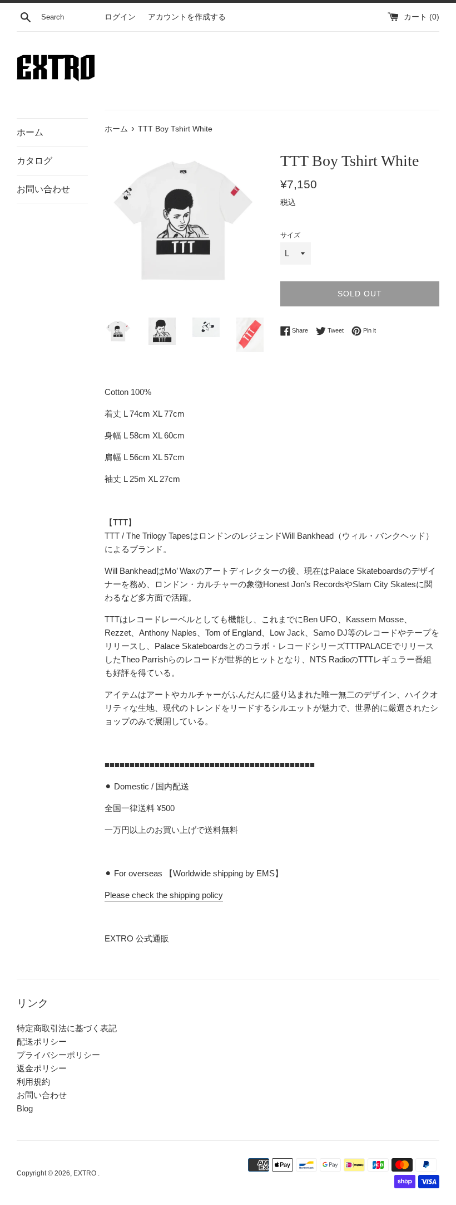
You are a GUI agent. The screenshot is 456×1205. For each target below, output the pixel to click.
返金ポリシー (42, 1068)
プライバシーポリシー (58, 1055)
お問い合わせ (43, 189)
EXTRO (85, 1173)
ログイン (120, 17)
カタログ (34, 160)
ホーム (30, 132)
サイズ (290, 235)
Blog (25, 1108)
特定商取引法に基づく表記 (67, 1028)
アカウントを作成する (187, 17)
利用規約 (33, 1081)
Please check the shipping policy (164, 895)
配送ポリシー (42, 1041)
